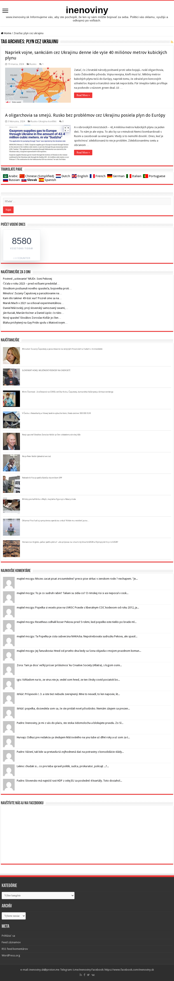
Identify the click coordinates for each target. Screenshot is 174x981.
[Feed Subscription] (172, 42)
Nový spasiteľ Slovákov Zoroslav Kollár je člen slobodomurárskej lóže (51, 435)
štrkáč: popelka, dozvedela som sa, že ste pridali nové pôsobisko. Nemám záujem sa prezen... (73, 708)
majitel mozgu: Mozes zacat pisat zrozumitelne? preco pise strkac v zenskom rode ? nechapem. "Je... (77, 578)
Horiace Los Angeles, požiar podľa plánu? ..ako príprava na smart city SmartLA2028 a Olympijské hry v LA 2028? (70, 542)
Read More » (83, 95)
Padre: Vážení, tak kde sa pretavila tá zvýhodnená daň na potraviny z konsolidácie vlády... (70, 751)
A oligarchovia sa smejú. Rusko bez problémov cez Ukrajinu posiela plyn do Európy (85, 115)
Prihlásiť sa (8, 935)
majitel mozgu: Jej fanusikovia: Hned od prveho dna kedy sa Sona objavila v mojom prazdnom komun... (79, 650)
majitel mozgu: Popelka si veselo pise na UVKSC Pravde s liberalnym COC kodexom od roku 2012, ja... (78, 607)
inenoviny (87, 10)
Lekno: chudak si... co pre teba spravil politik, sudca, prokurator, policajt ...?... (63, 766)
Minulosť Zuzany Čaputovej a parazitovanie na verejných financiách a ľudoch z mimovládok (62, 349)
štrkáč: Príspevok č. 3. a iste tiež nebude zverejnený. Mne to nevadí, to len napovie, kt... (68, 694)
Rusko (32, 64)
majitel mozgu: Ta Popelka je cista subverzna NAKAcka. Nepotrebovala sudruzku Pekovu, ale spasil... (77, 636)
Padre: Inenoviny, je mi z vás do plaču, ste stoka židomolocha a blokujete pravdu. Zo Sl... (70, 723)
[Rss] (80, 974)
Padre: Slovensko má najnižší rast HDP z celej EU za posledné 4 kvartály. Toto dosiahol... (69, 780)
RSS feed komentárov (15, 948)
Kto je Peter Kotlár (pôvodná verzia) (36, 456)
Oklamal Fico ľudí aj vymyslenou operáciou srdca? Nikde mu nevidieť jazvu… (55, 521)
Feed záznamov (11, 942)
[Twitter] (88, 974)
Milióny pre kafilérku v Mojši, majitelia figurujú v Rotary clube (49, 499)
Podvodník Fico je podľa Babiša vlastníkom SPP (42, 478)
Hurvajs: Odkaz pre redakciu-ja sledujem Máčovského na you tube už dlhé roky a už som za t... (73, 737)
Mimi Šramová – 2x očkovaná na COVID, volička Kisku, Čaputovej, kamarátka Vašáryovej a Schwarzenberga (67, 392)
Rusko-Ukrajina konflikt (43, 121)
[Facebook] (84, 974)
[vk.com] (93, 974)
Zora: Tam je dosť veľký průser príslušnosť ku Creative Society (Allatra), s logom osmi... (69, 665)
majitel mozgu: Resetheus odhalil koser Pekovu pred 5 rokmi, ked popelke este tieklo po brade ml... (76, 622)
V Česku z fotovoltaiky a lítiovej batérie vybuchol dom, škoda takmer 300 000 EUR (56, 413)
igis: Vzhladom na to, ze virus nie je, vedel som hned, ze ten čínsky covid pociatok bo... (68, 679)
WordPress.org (11, 955)
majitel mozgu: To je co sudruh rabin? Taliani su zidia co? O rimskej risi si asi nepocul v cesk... (72, 593)
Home (7, 33)
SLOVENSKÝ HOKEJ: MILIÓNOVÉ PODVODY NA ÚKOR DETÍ (46, 370)
